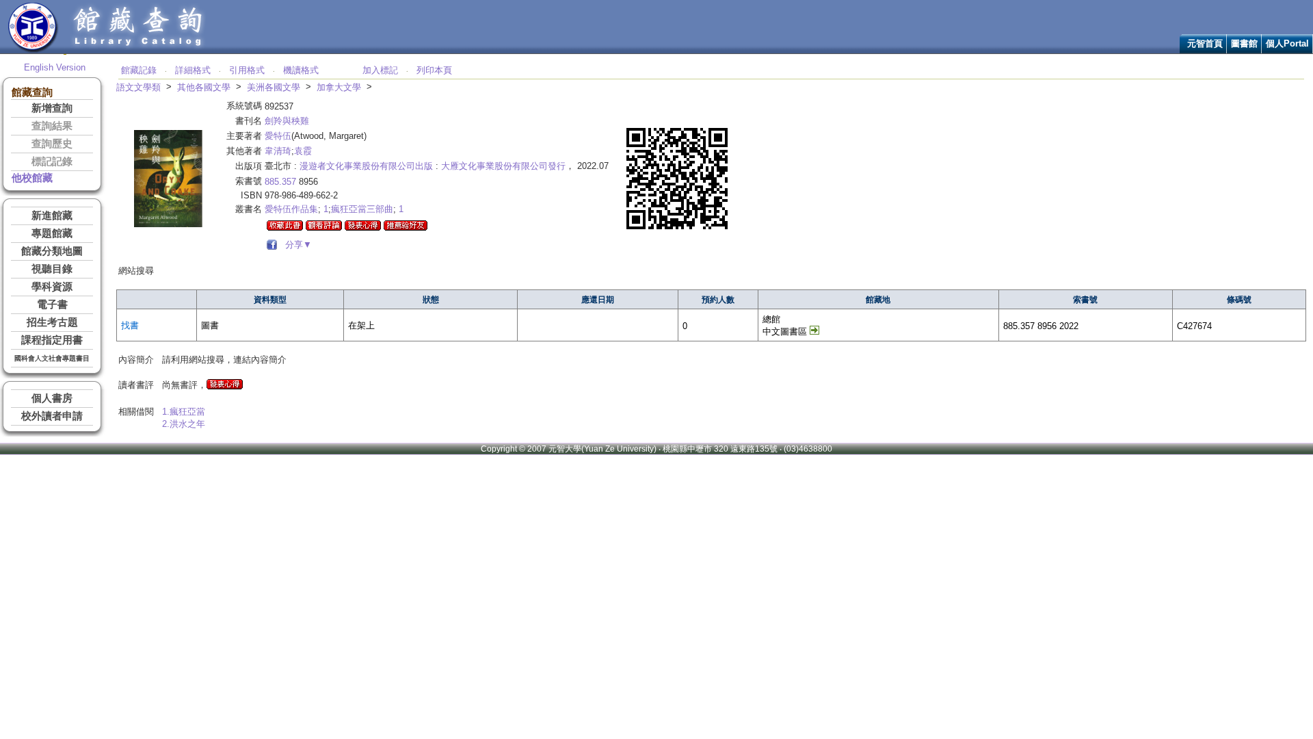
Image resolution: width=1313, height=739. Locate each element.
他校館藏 (32, 177)
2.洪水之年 (183, 424)
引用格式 (247, 70)
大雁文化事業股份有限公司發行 (503, 166)
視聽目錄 (51, 268)
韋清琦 (278, 151)
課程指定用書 (52, 340)
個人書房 (51, 398)
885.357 (280, 182)
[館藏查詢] (138, 50)
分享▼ (296, 244)
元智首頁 (1205, 43)
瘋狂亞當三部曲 (362, 209)
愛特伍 (278, 136)
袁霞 (303, 151)
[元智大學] (33, 50)
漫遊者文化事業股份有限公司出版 (366, 166)
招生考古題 (52, 322)
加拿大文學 (339, 87)
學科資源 (51, 286)
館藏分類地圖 (52, 251)
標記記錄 (51, 161)
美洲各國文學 (273, 87)
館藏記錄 (139, 70)
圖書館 (1244, 43)
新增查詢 (51, 108)
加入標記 (380, 70)
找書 (130, 325)
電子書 (52, 304)
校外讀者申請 (52, 416)
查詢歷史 (51, 143)
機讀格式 (301, 70)
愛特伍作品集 (291, 209)
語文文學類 (138, 87)
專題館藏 (51, 233)
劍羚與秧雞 (287, 121)
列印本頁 (434, 70)
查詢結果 (51, 125)
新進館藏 (51, 215)
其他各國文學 (203, 87)
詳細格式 (193, 70)
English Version (54, 67)
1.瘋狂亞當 (183, 411)
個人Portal (1287, 43)
